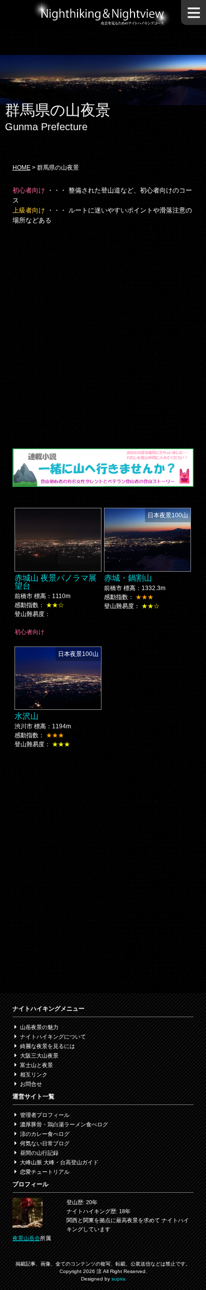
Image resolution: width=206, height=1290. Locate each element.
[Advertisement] (103, 335)
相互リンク (34, 1074)
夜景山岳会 (26, 1238)
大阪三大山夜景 (39, 1056)
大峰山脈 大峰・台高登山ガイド (59, 1162)
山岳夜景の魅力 (39, 1027)
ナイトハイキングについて (53, 1037)
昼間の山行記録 (39, 1153)
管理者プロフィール (45, 1115)
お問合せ (31, 1084)
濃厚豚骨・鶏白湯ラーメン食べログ (64, 1124)
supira (119, 1279)
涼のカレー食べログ (45, 1134)
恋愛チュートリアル (45, 1172)
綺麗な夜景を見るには (47, 1046)
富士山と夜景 (36, 1065)
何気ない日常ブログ (45, 1143)
